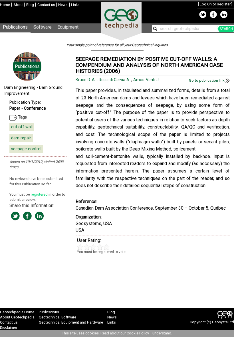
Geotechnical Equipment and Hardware (71, 322)
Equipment (67, 27)
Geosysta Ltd (223, 322)
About (18, 5)
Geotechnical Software (57, 317)
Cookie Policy (138, 333)
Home (5, 5)
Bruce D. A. (86, 79)
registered (40, 194)
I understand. (161, 333)
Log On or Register (215, 4)
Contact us (46, 5)
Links (75, 5)
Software (42, 27)
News (62, 5)
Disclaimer (8, 327)
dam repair (21, 138)
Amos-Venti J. (147, 79)
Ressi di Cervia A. (115, 79)
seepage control (26, 149)
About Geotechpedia (17, 317)
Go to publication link (207, 80)
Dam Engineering (19, 87)
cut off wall (22, 127)
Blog (30, 5)
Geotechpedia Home (17, 312)
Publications (15, 27)
